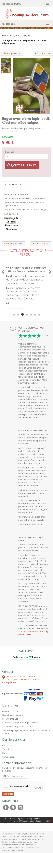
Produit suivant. (43, 53)
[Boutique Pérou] (26, 13)
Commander (8, 756)
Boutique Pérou (11, 3)
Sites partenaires (34, 818)
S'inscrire (6, 749)
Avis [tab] (22, 184)
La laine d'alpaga (10, 718)
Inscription (8, 793)
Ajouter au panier (23, 165)
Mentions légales (16, 818)
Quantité (9, 152)
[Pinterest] (13, 807)
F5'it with (45, 821)
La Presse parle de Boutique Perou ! (20, 722)
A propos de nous (11, 711)
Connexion (7, 745)
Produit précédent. (12, 53)
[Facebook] (5, 807)
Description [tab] (10, 184)
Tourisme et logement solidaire (17, 726)
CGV (4, 818)
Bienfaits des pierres (12, 715)
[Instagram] (20, 807)
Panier (5, 752)
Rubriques (8, 23)
